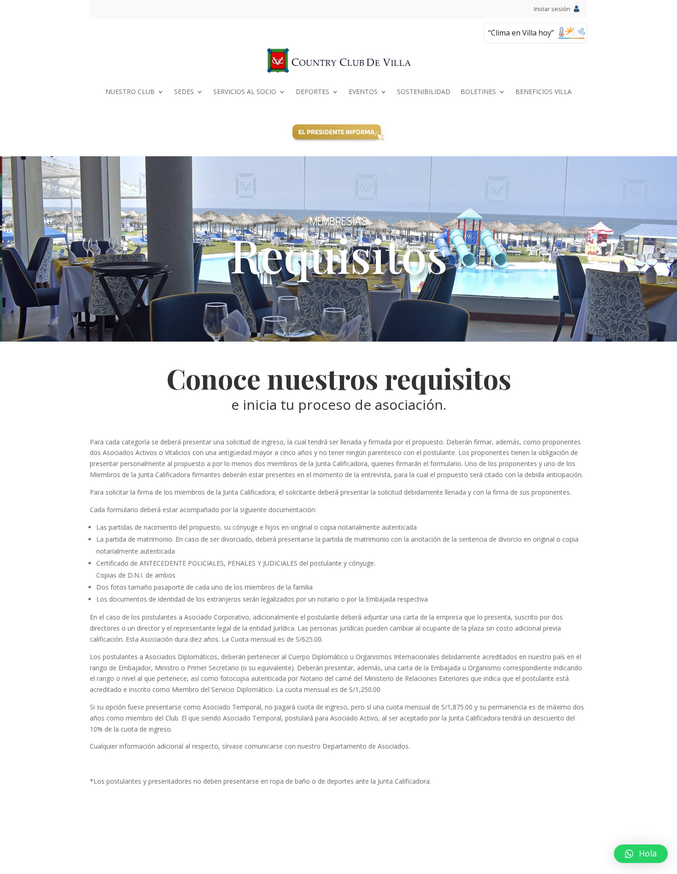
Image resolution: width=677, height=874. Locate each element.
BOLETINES (478, 91)
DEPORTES (312, 91)
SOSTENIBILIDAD (423, 91)
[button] (641, 853)
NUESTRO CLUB (130, 91)
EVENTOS (363, 91)
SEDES (184, 91)
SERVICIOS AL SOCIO (244, 91)
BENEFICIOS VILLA (543, 91)
